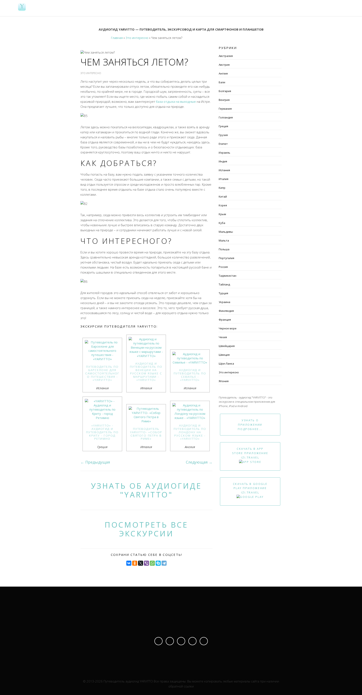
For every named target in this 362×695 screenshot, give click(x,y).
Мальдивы (226, 232)
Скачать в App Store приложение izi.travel (250, 453)
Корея (223, 205)
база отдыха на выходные (176, 101)
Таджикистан (227, 275)
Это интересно (229, 372)
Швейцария (227, 346)
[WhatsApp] (152, 563)
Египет (223, 144)
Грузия (223, 135)
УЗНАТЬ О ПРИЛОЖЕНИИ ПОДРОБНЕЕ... (250, 424)
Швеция (224, 355)
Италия (223, 179)
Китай (223, 196)
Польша (224, 249)
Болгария (225, 91)
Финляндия (226, 311)
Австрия (224, 65)
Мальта (224, 240)
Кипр (222, 188)
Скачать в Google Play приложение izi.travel (250, 488)
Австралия (226, 56)
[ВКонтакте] (128, 563)
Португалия (226, 258)
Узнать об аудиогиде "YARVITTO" (146, 490)
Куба (222, 223)
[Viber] (146, 563)
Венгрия (224, 100)
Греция (223, 126)
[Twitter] (192, 641)
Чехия (223, 337)
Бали (222, 82)
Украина (224, 302)
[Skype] (158, 563)
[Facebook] (158, 641)
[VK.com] (181, 641)
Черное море (228, 328)
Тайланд (224, 284)
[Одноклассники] (134, 563)
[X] (140, 563)
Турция (223, 293)
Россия (223, 267)
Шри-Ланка (226, 363)
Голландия (226, 117)
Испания (224, 170)
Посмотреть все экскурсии (146, 529)
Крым (222, 214)
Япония (224, 381)
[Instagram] (170, 641)
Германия (225, 108)
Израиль (224, 152)
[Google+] (204, 641)
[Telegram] (164, 563)
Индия (223, 161)
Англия (223, 73)
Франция (225, 319)
